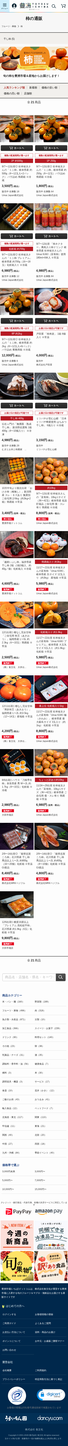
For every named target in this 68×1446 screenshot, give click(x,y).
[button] (51, 1395)
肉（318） (40, 1010)
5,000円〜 (7, 1180)
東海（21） (40, 1126)
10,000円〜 (8, 1189)
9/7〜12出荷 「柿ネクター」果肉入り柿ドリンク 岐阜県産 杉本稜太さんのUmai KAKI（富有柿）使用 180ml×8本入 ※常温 (51, 250)
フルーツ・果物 (9, 26)
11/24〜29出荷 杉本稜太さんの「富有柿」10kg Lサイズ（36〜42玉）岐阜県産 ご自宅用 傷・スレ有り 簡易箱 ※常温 (51, 792)
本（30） (39, 1072)
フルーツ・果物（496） (14, 1010)
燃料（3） (7, 1072)
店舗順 (28, 93)
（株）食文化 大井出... (14, 667)
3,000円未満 (8, 1171)
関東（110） (41, 1117)
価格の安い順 (49, 87)
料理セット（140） (45, 1037)
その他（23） (9, 1046)
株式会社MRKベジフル (13, 883)
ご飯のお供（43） (11, 1099)
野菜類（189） (42, 1001)
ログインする (9, 1314)
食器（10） (8, 1090)
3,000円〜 (40, 1171)
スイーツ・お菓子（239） (48, 1028)
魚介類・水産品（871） (14, 1019)
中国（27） (8, 1144)
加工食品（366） (11, 1028)
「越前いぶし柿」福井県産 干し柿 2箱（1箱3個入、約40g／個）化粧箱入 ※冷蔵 (16, 565)
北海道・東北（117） (13, 1117)
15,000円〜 (40, 1189)
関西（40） (8, 1135)
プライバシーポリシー (13, 1379)
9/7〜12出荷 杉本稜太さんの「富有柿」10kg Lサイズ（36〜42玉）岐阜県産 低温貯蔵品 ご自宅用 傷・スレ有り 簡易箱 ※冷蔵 (51, 500)
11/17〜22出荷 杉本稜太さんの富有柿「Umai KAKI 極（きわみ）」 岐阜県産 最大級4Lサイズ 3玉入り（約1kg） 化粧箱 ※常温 (51, 718)
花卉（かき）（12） (45, 1090)
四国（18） (40, 1144)
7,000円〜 (40, 1180)
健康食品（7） (42, 1064)
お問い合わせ (9, 1350)
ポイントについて (11, 1341)
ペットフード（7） (44, 1108)
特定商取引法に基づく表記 (48, 1379)
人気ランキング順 (14, 87)
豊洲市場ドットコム (12, 523)
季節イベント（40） (45, 1152)
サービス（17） (43, 1081)
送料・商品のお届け (45, 1332)
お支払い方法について (13, 1332)
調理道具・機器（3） (13, 1081)
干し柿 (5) (9, 39)
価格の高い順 (12, 93)
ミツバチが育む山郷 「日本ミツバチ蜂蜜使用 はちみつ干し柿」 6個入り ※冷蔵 (51, 422)
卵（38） (39, 1046)
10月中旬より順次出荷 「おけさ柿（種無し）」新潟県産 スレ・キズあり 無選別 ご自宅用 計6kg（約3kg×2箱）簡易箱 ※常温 (17, 495)
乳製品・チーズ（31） (13, 1055)
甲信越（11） (9, 1126)
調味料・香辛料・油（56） (16, 1064)
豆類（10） (40, 1019)
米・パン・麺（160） (13, 1001)
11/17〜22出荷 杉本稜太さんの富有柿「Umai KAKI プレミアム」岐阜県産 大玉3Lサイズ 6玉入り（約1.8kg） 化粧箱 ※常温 (51, 644)
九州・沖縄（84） (11, 1152)
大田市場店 (7, 815)
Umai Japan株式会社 (12, 195)
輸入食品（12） (10, 1108)
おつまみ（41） (43, 1099)
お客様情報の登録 (44, 1314)
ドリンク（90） (10, 1037)
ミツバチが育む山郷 (46, 449)
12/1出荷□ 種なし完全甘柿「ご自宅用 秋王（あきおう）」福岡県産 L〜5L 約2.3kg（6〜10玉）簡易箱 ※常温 (17, 639)
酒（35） (39, 1055)
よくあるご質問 (43, 1323)
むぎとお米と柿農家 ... (14, 449)
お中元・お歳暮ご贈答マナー (49, 1341)
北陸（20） (40, 1135)
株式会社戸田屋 (44, 364)
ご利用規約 (40, 1370)
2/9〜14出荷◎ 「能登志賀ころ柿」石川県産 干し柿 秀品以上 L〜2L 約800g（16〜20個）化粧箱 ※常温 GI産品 (17, 860)
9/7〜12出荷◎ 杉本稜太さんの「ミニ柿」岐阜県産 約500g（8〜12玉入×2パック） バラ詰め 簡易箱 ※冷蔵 (17, 173)
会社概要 (7, 1370)
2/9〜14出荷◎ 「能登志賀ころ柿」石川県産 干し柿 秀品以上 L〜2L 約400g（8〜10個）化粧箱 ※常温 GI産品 (51, 860)
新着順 (33, 87)
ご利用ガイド (9, 1323)
